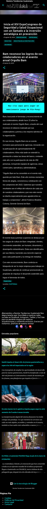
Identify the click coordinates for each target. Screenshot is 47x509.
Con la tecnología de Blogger (25, 484)
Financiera (7, 281)
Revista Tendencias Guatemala (19, 1)
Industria (8, 41)
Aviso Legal (9, 502)
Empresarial (33, 37)
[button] (4, 67)
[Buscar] (43, 5)
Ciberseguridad (21, 37)
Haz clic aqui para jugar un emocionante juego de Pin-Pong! (23, 108)
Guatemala (13, 284)
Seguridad (8, 44)
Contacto (8, 504)
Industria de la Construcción (24, 41)
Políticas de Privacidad (14, 500)
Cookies (8, 498)
